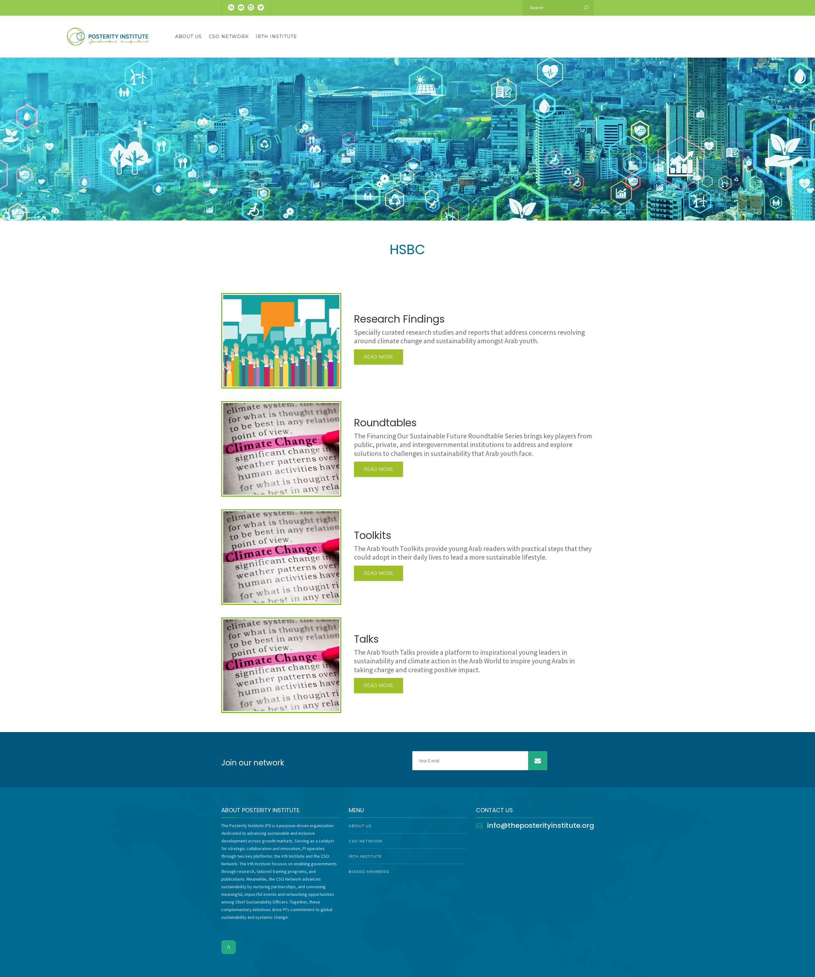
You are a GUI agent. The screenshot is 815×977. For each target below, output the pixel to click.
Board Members (369, 871)
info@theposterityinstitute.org (540, 825)
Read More (378, 357)
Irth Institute (276, 36)
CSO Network (229, 36)
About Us (188, 36)
